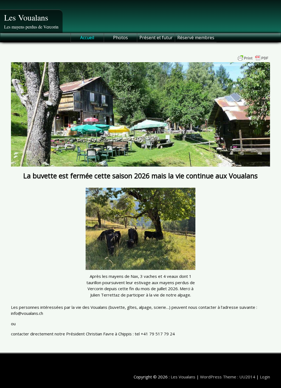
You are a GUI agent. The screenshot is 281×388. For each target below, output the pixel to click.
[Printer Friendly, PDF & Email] (253, 58)
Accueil (87, 38)
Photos (120, 38)
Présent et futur (156, 38)
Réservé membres (195, 38)
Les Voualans (26, 17)
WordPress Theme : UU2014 (227, 377)
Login (265, 377)
